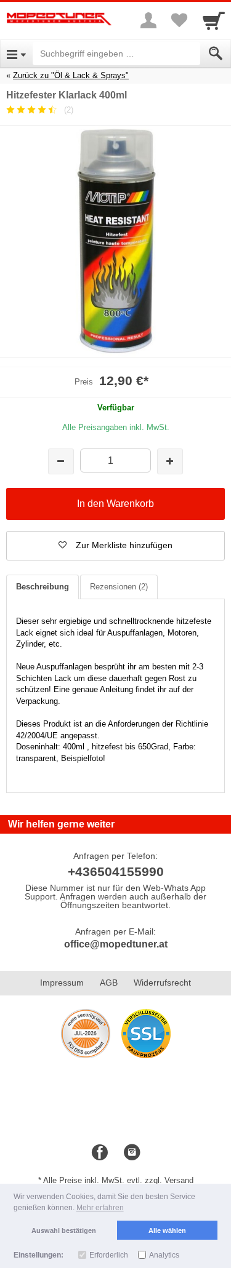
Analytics (164, 1255)
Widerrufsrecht (162, 982)
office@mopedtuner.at (116, 944)
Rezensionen (119, 586)
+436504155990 (116, 871)
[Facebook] (100, 1153)
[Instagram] (132, 1153)
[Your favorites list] (179, 20)
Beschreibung (42, 586)
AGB (109, 982)
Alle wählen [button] (167, 1230)
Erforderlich (108, 1255)
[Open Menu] (16, 53)
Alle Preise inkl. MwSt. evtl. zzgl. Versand (118, 1180)
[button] (115, 545)
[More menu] (148, 20)
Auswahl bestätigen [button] (63, 1230)
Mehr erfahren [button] (100, 1207)
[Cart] (214, 20)
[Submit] (215, 54)
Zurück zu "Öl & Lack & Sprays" (71, 75)
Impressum (62, 982)
